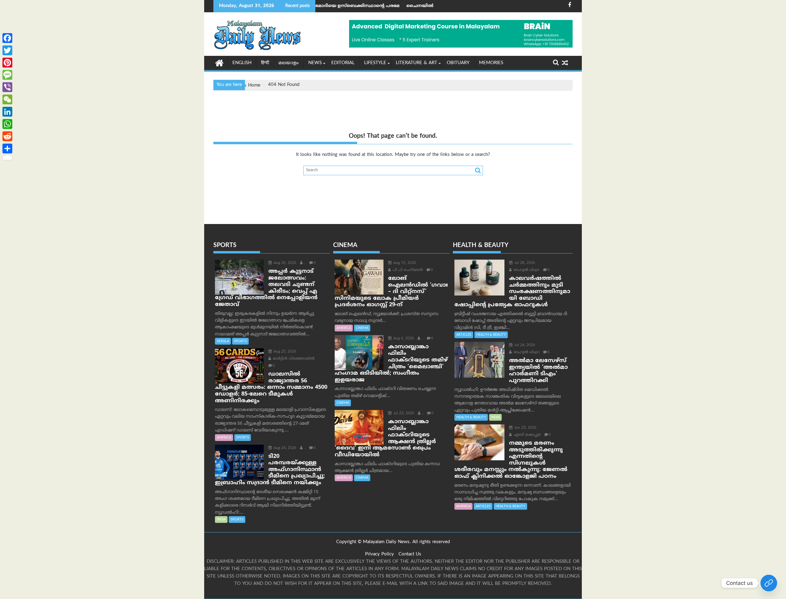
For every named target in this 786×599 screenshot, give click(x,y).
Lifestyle (375, 63)
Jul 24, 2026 (524, 345)
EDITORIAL (343, 63)
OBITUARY (458, 63)
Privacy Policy (379, 554)
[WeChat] (7, 99)
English (241, 63)
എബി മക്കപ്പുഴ (526, 435)
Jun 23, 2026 (524, 428)
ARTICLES (463, 335)
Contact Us (410, 554)
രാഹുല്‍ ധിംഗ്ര (525, 270)
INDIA (221, 519)
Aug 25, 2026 (284, 352)
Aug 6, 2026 (403, 338)
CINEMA (362, 328)
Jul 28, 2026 (524, 263)
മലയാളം (288, 63)
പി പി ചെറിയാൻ (407, 270)
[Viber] (7, 87)
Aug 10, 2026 (404, 263)
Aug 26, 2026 (284, 263)
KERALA (223, 341)
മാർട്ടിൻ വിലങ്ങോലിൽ (293, 359)
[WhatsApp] (7, 124)
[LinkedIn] (7, 112)
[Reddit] (7, 136)
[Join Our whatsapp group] (769, 583)
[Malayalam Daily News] (219, 62)
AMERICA (224, 437)
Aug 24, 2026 (284, 448)
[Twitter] (7, 50)
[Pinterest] (7, 62)
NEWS (315, 63)
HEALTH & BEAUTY (491, 335)
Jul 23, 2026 (403, 413)
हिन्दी (265, 63)
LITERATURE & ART (416, 63)
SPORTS (240, 341)
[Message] (7, 75)
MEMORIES (491, 63)
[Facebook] (7, 38)
